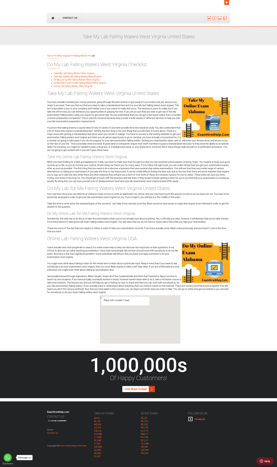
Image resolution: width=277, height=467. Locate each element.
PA (142, 453)
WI (146, 447)
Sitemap (82, 445)
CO (95, 434)
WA (147, 443)
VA (146, 437)
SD (146, 424)
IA (95, 453)
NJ (142, 431)
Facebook (199, 419)
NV (142, 437)
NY (142, 440)
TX (146, 431)
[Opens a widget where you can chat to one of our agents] (265, 461)
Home (50, 55)
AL (95, 421)
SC (146, 421)
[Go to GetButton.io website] (8, 464)
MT (99, 456)
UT (147, 434)
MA (100, 434)
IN (99, 421)
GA (95, 447)
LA (100, 431)
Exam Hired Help (68, 445)
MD (100, 437)
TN (146, 427)
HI (95, 450)
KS (100, 424)
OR (142, 450)
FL (95, 443)
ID (95, 456)
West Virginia (63, 55)
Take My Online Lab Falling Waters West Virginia (77, 76)
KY (100, 427)
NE (142, 424)
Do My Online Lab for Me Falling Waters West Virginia (80, 83)
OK (142, 447)
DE (95, 440)
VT (146, 440)
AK (95, 418)
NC (142, 418)
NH (142, 427)
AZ (95, 427)
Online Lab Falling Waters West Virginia (73, 86)
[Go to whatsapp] (8, 458)
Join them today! (135, 389)
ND (142, 421)
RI (146, 418)
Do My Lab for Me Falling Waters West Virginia (76, 79)
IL (99, 418)
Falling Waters (80, 55)
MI (99, 443)
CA (95, 431)
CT (95, 437)
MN (100, 447)
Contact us (70, 18)
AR (95, 424)
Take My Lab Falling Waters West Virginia (74, 73)
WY (147, 453)
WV (147, 450)
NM (142, 434)
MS (99, 453)
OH (142, 443)
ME (99, 440)
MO (99, 450)
